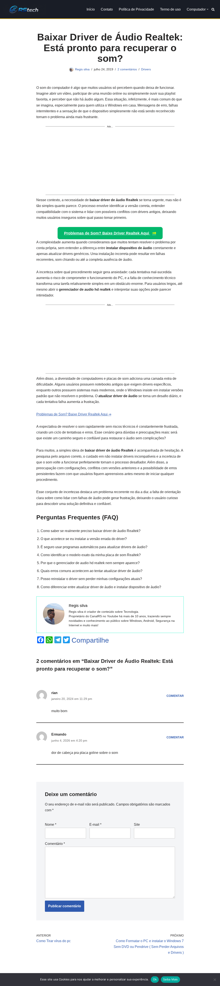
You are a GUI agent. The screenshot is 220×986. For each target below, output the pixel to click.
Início (91, 9)
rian (54, 693)
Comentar (175, 695)
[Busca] (213, 9)
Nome (50, 824)
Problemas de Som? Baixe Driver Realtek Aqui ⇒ (73, 414)
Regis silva (82, 69)
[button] (207, 9)
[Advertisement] (110, 162)
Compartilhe (90, 640)
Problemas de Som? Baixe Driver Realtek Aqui (110, 233)
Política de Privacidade (136, 9)
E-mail (95, 824)
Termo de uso (170, 9)
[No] (214, 979)
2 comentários (127, 69)
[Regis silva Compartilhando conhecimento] (24, 9)
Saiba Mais (170, 979)
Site (137, 824)
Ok (155, 979)
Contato (107, 9)
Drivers (146, 69)
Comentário (55, 844)
